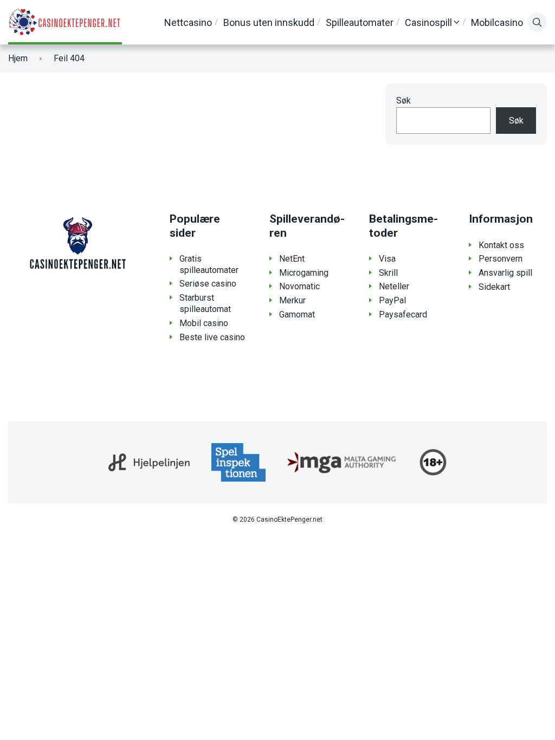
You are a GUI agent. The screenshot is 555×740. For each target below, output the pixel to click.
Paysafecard (403, 314)
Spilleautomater (359, 22)
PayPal (392, 300)
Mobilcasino (497, 22)
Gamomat (297, 314)
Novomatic (299, 286)
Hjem (18, 58)
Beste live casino (212, 337)
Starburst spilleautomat (205, 303)
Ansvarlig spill (505, 273)
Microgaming (303, 273)
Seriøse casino (207, 283)
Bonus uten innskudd (268, 22)
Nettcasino (188, 22)
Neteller (394, 286)
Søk (403, 100)
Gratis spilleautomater (208, 264)
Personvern (500, 259)
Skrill (388, 273)
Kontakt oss (501, 245)
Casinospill (428, 22)
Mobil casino (203, 323)
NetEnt (292, 259)
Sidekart (494, 287)
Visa (387, 259)
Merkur (292, 300)
